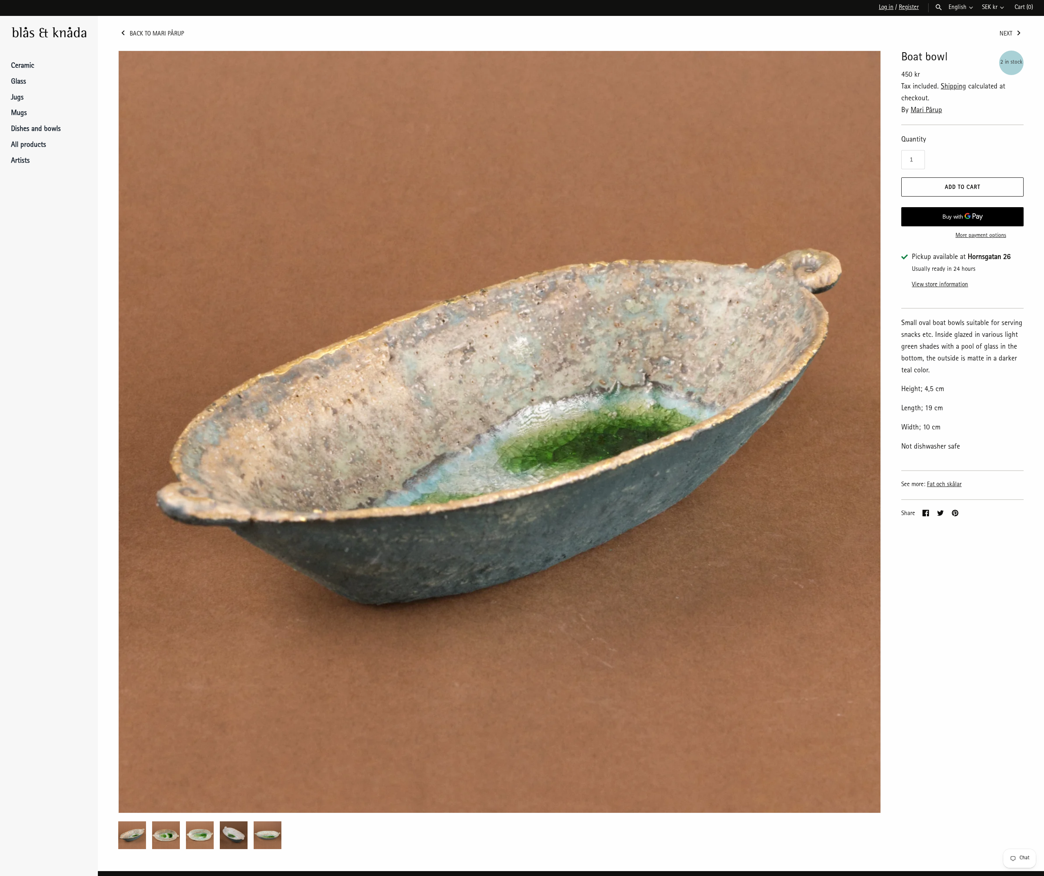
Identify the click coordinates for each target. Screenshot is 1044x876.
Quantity (913, 140)
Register (909, 7)
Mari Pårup (926, 111)
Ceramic (22, 66)
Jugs (17, 98)
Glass (18, 82)
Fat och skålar (944, 485)
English (958, 7)
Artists (20, 161)
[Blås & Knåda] (49, 33)
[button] (863, 432)
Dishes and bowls (36, 129)
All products (28, 145)
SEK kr (990, 7)
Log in (886, 7)
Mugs (19, 113)
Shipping (953, 87)
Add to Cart (962, 187)
